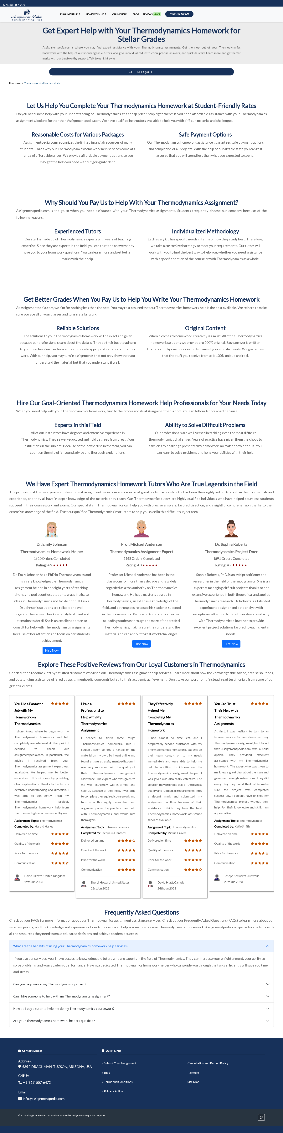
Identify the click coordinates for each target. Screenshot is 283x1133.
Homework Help (96, 14)
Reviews (151, 14)
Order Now (179, 14)
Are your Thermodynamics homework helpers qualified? (54, 1021)
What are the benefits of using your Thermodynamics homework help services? (70, 946)
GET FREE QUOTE (141, 72)
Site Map (193, 1082)
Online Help (119, 14)
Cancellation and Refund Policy (208, 1063)
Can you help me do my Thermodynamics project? (49, 984)
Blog (136, 14)
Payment (193, 1072)
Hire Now (52, 650)
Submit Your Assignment (120, 1063)
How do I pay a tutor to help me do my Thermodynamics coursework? (63, 1009)
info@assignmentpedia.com (43, 1098)
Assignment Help (70, 14)
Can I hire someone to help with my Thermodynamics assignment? (61, 996)
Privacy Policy (113, 1091)
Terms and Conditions (118, 1082)
